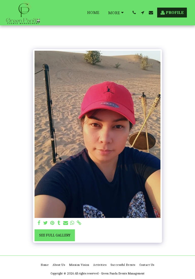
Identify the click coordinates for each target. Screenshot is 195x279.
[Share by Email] (65, 223)
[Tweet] (45, 223)
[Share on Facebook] (39, 223)
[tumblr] (59, 223)
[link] (78, 223)
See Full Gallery (55, 235)
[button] (134, 12)
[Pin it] (52, 223)
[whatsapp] (72, 223)
